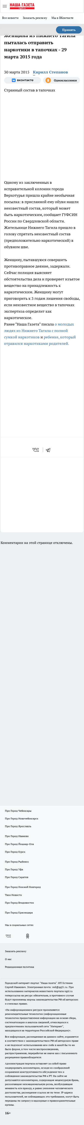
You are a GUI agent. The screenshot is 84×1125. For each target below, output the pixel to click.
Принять (69, 30)
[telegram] (49, 450)
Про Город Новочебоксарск (21, 818)
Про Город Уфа (14, 869)
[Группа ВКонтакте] (22, 80)
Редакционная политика (19, 966)
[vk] (36, 450)
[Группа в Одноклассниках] (61, 80)
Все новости (10, 18)
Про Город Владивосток (19, 902)
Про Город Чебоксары (18, 810)
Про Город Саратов (16, 877)
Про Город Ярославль (18, 826)
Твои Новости (13, 895)
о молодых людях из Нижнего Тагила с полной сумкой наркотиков (39, 330)
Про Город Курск (15, 851)
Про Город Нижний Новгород (23, 887)
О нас (8, 959)
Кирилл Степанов (50, 72)
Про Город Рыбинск (17, 861)
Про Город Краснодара (19, 912)
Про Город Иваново (17, 836)
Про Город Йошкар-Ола (19, 844)
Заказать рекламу (35, 18)
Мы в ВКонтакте (62, 18)
